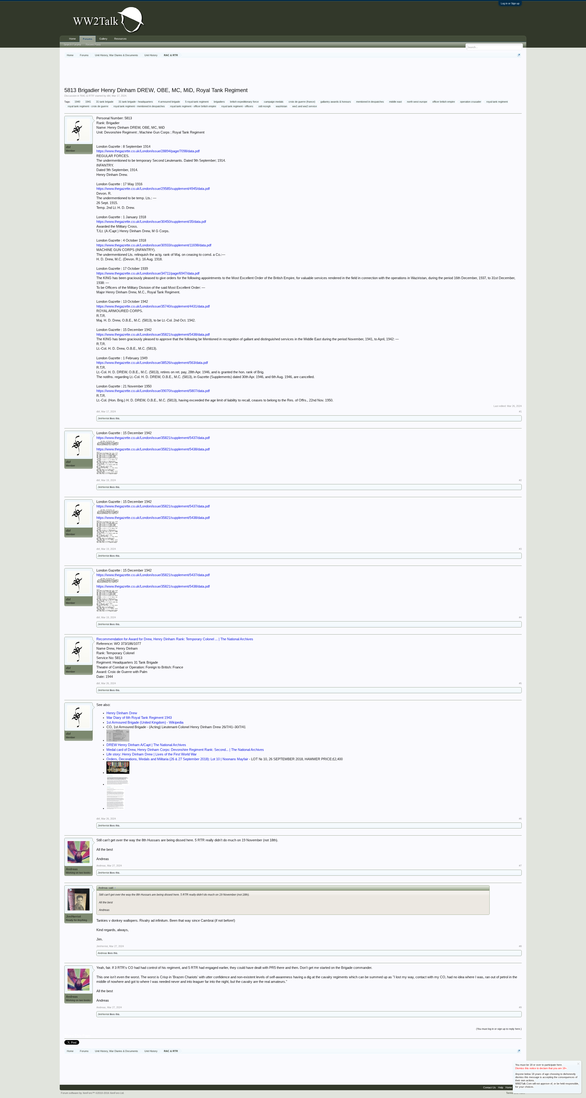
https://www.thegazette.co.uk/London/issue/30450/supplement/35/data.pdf (151, 221)
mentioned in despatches (370, 101)
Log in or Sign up (510, 3)
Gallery (103, 38)
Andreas (72, 869)
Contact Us (489, 1087)
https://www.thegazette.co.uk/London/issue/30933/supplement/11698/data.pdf (153, 245)
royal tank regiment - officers (237, 106)
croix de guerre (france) (302, 101)
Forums (87, 39)
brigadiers (219, 101)
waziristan (281, 106)
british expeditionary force (244, 101)
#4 (520, 617)
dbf (108, 95)
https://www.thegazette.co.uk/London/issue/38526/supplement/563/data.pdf (152, 363)
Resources (120, 38)
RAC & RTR (87, 95)
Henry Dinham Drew (121, 713)
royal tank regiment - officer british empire (193, 106)
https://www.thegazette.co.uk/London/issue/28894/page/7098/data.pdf (148, 151)
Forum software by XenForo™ (92, 1093)
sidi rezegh (264, 106)
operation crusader (470, 101)
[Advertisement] (293, 73)
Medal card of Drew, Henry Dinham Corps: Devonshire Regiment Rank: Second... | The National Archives (185, 750)
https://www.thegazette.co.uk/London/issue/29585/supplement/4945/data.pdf (153, 189)
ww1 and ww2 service (304, 106)
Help (500, 1087)
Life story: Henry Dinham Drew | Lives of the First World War (151, 754)
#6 (520, 818)
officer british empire (443, 101)
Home (72, 38)
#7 (520, 865)
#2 (520, 480)
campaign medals (273, 101)
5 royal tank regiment (197, 101)
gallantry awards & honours (335, 101)
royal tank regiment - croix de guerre (88, 106)
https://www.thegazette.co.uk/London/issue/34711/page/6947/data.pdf (147, 273)
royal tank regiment (497, 101)
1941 (88, 101)
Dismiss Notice (578, 1063)
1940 (77, 101)
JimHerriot (103, 418)
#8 (520, 946)
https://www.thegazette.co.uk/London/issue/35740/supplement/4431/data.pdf (153, 306)
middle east (395, 101)
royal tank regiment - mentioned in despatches (139, 106)
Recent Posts (93, 44)
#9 (520, 1007)
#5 (520, 683)
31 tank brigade (104, 101)
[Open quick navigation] (518, 55)
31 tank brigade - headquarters (136, 101)
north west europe (417, 101)
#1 (520, 411)
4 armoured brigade (169, 101)
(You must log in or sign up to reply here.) (499, 1028)
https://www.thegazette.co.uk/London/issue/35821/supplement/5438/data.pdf (153, 334)
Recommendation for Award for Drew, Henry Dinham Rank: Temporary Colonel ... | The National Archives (174, 639)
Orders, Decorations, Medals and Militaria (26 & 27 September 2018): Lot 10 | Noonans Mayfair (177, 759)
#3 (520, 549)
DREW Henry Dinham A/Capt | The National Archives (146, 745)
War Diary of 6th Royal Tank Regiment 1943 (139, 717)
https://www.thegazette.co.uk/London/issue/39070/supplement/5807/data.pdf (153, 391)
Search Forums (72, 44)
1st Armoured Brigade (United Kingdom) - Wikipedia (144, 722)
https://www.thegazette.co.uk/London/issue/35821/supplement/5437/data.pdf (153, 438)
